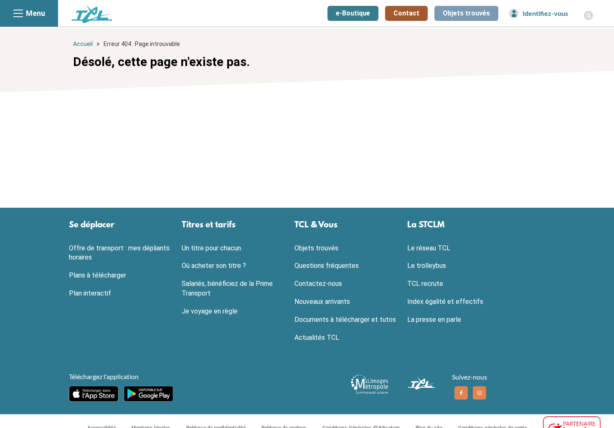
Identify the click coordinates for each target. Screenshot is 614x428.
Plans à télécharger (97, 275)
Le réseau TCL (428, 248)
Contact (406, 13)
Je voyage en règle (210, 311)
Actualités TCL (316, 337)
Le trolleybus (426, 266)
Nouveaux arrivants (322, 302)
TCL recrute (425, 284)
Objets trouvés (466, 13)
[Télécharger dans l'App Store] (94, 394)
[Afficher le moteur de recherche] (588, 11)
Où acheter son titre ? (214, 266)
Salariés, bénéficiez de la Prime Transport (227, 288)
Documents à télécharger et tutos (345, 320)
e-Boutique (353, 13)
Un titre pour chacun (211, 248)
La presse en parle (434, 320)
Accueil (83, 44)
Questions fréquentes (326, 266)
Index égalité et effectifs (445, 302)
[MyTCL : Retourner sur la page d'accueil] (92, 13)
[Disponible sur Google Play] (148, 394)
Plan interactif (90, 293)
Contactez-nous (318, 284)
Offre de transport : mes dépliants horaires (119, 253)
